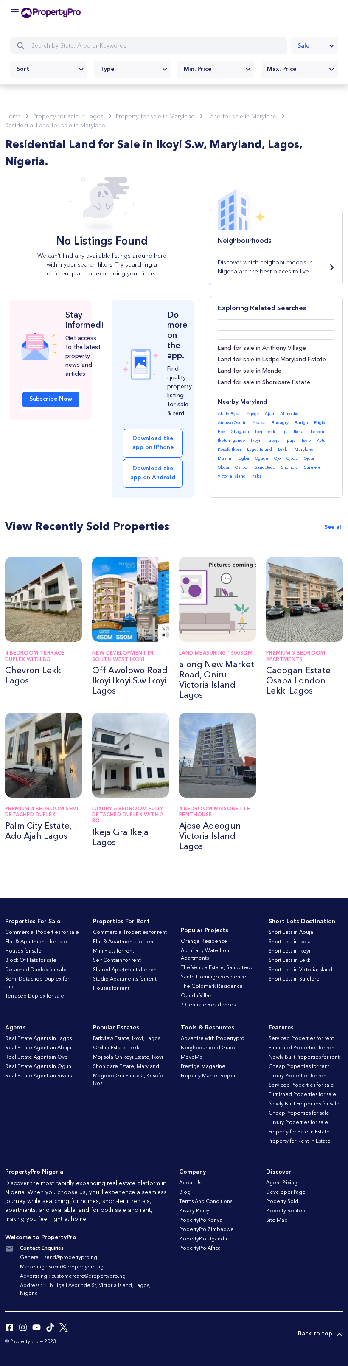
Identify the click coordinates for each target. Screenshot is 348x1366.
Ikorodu (316, 432)
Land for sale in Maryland (242, 117)
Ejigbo (320, 423)
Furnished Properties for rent (302, 1048)
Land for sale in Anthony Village (262, 348)
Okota (223, 467)
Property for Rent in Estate (300, 1141)
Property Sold (282, 1201)
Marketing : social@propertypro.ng (62, 1267)
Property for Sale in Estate (299, 1132)
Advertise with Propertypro (212, 1038)
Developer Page (286, 1192)
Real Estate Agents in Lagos (38, 1038)
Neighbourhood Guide (209, 1048)
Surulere (312, 467)
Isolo (306, 440)
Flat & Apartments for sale (36, 941)
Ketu (321, 440)
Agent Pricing (281, 1183)
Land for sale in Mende (249, 371)
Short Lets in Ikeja (290, 941)
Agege (253, 414)
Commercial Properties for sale (42, 932)
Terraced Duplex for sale (34, 996)
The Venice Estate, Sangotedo (217, 967)
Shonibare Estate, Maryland (126, 1066)
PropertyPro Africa (200, 1248)
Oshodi (242, 467)
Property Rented (286, 1211)
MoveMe (192, 1057)
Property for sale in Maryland (155, 117)
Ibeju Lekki (266, 432)
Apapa (259, 423)
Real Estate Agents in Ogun (38, 1066)
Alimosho (289, 414)
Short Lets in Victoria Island (300, 970)
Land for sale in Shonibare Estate (264, 382)
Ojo (277, 458)
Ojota (309, 458)
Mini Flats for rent (113, 951)
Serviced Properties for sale (301, 1085)
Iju (285, 432)
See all (333, 527)
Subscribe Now (50, 399)
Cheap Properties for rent (299, 1066)
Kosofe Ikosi (229, 449)
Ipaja (291, 440)
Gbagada (240, 432)
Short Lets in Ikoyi (289, 951)
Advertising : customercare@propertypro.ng (73, 1276)
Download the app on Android (152, 473)
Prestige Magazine (203, 1066)
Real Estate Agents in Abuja (38, 1048)
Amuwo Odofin (232, 423)
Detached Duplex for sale (36, 970)
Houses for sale (23, 951)
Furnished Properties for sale (302, 1094)
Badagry (280, 423)
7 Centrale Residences (208, 1005)
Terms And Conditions (205, 1201)
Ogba (244, 458)
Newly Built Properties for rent (304, 1057)
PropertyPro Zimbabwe (206, 1229)
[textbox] (48, 69)
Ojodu (292, 458)
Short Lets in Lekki (290, 960)
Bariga (301, 423)
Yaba (257, 476)
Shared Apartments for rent (125, 970)
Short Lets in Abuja (291, 932)
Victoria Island (232, 476)
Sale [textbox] (303, 46)
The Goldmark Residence (212, 986)
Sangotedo (265, 467)
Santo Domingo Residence (213, 977)
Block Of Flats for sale (30, 960)
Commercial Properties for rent (130, 932)
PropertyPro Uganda (203, 1239)
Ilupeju (273, 440)
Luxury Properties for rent (298, 1076)
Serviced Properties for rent (301, 1038)
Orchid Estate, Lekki (116, 1048)
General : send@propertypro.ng (58, 1257)
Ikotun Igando (231, 440)
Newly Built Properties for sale (304, 1104)
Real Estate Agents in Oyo (36, 1057)
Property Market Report (209, 1076)
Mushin (225, 458)
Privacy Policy (194, 1211)
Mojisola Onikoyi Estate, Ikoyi (128, 1057)
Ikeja (298, 432)
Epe (221, 432)
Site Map (277, 1220)
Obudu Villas (196, 995)
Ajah (269, 414)
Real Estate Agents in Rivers (38, 1076)
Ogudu (261, 458)
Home (13, 117)
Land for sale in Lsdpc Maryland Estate (272, 360)
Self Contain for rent (117, 960)
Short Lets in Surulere (294, 979)
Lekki (283, 449)
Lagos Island (259, 449)
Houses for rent (111, 988)
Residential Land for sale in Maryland (55, 126)
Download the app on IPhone (153, 443)
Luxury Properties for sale (298, 1122)
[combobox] (314, 45)
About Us (190, 1183)
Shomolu (289, 467)
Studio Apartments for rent (125, 979)
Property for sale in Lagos (68, 117)
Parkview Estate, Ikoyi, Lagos (126, 1038)
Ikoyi (255, 440)
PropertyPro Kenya (200, 1220)
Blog (185, 1192)
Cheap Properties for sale (299, 1113)
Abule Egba (229, 414)
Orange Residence (204, 941)
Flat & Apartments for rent (124, 941)
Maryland (304, 449)
